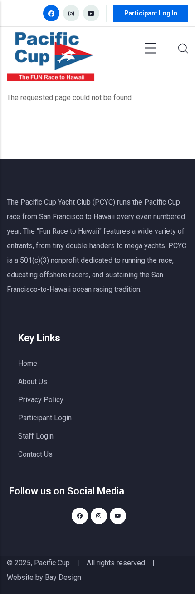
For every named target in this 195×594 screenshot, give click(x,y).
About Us (32, 381)
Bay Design (63, 577)
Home (27, 363)
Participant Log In (150, 13)
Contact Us (35, 454)
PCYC (177, 245)
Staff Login (36, 436)
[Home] (51, 59)
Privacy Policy (40, 399)
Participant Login (45, 418)
